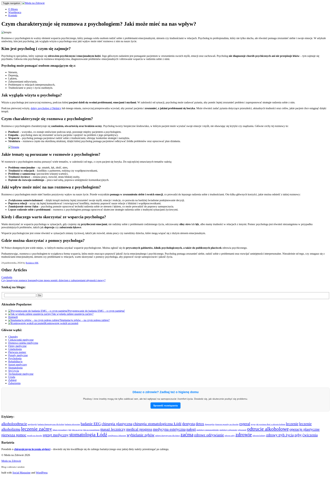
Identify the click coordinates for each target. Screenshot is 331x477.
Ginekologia (15, 349)
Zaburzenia (14, 383)
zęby (298, 435)
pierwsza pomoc (13, 435)
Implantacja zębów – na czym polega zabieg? (85, 320)
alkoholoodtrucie (14, 424)
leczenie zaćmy (36, 429)
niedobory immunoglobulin (208, 430)
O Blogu (13, 9)
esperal (244, 424)
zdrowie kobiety (259, 436)
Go (39, 295)
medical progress (139, 429)
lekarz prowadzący (60, 430)
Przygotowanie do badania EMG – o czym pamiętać (96, 310)
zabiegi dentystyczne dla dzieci (167, 436)
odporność (242, 430)
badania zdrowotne (72, 424)
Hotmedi (13, 317)
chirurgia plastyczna (117, 424)
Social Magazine (21, 472)
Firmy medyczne (17, 346)
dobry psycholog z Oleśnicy (46, 108)
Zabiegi (12, 380)
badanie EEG (91, 424)
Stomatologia (15, 367)
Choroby (13, 336)
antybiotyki (32, 424)
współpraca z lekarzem (117, 436)
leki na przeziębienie (91, 430)
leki (69, 430)
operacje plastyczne (304, 429)
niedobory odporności (228, 430)
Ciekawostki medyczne (21, 339)
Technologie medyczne (20, 373)
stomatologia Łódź (88, 434)
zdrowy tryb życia (280, 435)
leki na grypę (77, 430)
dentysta (188, 424)
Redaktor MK (32, 262)
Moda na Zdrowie (11, 460)
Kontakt (12, 15)
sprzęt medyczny (56, 435)
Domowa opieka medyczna (23, 342)
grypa (253, 424)
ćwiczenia (310, 435)
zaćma (186, 434)
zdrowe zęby (230, 436)
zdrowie (243, 434)
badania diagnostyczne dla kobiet (51, 424)
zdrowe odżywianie (209, 435)
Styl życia (13, 370)
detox (200, 424)
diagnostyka (209, 424)
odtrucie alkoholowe (268, 429)
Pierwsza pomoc (17, 352)
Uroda (11, 377)
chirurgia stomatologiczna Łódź (157, 424)
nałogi (191, 429)
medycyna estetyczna (169, 429)
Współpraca (14, 12)
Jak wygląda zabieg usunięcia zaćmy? (72, 313)
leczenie (292, 424)
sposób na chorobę (34, 436)
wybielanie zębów (140, 435)
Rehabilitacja (15, 361)
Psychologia (15, 358)
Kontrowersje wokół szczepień (61, 323)
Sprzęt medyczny (17, 364)
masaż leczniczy (113, 429)
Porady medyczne (18, 355)
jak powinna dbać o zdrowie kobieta (270, 424)
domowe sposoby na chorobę (227, 424)
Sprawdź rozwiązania (165, 405)
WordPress (42, 472)
